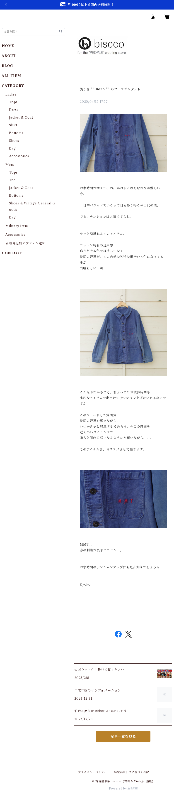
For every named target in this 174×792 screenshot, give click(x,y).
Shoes (14, 141)
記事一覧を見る (123, 736)
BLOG (7, 66)
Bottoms (16, 133)
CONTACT (12, 253)
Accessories (19, 156)
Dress (13, 110)
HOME (8, 46)
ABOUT (9, 56)
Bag (12, 148)
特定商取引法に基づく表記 (131, 772)
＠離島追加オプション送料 (25, 243)
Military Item (16, 226)
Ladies (12, 94)
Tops (13, 102)
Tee (12, 180)
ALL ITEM (11, 76)
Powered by (118, 788)
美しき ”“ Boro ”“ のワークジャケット (110, 89)
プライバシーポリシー (92, 772)
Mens (9, 165)
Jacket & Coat (21, 117)
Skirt (13, 125)
